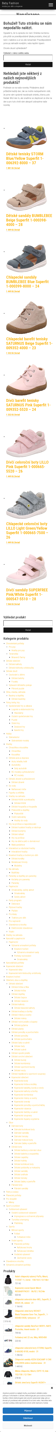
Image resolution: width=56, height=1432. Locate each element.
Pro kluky (13, 914)
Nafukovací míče (19, 789)
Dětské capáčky (21, 1157)
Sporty (12, 1226)
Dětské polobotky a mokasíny (27, 1167)
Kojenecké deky (15, 969)
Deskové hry (19, 726)
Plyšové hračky (15, 907)
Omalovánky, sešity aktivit (23, 890)
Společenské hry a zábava (20, 706)
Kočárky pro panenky (21, 879)
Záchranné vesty (24, 1258)
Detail (17, 168)
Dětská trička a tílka (20, 987)
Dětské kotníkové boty (24, 1164)
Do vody (12, 785)
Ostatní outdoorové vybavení (24, 1212)
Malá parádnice (18, 844)
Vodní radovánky (19, 817)
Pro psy (12, 647)
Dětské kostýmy (19, 831)
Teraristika (13, 654)
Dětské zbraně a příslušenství (22, 779)
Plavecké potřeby (13, 1195)
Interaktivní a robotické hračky (22, 848)
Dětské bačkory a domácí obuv (27, 1150)
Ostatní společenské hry (22, 716)
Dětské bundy (20, 1060)
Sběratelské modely (20, 740)
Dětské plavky (18, 1029)
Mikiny (11, 1202)
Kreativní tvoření (21, 949)
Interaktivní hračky (19, 851)
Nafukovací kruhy (24, 1247)
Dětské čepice (20, 997)
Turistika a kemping (20, 1219)
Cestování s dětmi (17, 674)
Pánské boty (17, 1185)
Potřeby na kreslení (22, 956)
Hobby (9, 733)
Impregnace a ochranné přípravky (29, 1216)
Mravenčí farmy (18, 657)
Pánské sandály (21, 1188)
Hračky (9, 744)
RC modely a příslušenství (23, 772)
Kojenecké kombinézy (23, 1094)
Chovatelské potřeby (15, 643)
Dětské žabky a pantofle (24, 1181)
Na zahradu (14, 869)
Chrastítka (16, 751)
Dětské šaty (19, 1046)
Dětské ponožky (21, 1035)
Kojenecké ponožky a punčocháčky (29, 1105)
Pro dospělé (11, 1199)
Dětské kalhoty (15, 664)
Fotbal (17, 1233)
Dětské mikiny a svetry (21, 1015)
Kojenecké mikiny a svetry (25, 1098)
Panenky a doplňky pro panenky (22, 876)
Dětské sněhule (21, 1174)
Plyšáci (15, 910)
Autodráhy (16, 765)
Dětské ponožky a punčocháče (25, 1032)
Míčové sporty (18, 1230)
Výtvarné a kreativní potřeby (24, 945)
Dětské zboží (11, 671)
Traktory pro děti (19, 917)
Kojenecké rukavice (22, 1108)
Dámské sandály (21, 1133)
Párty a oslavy (12, 1192)
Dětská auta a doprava (19, 758)
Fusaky (15, 681)
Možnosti (28, 1425)
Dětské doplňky (18, 994)
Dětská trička (20, 990)
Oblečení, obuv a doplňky (17, 980)
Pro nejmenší (14, 921)
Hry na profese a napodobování (22, 824)
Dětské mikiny (20, 1018)
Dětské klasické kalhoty (24, 1008)
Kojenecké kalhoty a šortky (26, 1091)
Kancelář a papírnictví (15, 938)
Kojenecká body (21, 1080)
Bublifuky (15, 872)
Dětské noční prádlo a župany (24, 1021)
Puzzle (14, 720)
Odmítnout (28, 1418)
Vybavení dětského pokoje (20, 685)
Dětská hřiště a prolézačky (23, 799)
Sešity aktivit (19, 897)
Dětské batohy (18, 678)
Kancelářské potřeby (15, 962)
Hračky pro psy (18, 650)
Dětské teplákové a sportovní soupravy (29, 1074)
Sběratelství (14, 737)
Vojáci (11, 931)
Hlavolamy (18, 713)
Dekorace (16, 903)
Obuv (11, 1122)
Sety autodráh (20, 768)
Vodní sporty (17, 1240)
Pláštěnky (18, 1223)
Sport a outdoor (13, 1206)
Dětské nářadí (18, 834)
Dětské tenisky (20, 1178)
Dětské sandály (21, 1171)
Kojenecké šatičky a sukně (26, 1112)
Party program (15, 900)
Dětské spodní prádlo (21, 1053)
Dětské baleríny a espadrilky (26, 1153)
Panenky (15, 883)
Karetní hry (19, 730)
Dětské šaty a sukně (20, 1042)
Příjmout (28, 1410)
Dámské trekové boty (23, 1140)
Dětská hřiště (20, 803)
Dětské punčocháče (23, 1039)
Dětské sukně (20, 1049)
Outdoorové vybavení (18, 1209)
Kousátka (16, 754)
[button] (52, 1388)
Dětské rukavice (21, 1001)
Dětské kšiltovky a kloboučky (21, 667)
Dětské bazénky (18, 699)
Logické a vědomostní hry (23, 709)
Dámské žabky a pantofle (25, 1143)
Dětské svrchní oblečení (22, 1056)
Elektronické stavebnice (22, 928)
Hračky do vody (21, 820)
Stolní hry (16, 723)
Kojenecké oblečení (14, 966)
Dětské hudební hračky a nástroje (26, 827)
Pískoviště (18, 813)
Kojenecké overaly (22, 1101)
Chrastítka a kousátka (18, 747)
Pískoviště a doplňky (20, 810)
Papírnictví (13, 886)
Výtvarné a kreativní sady (28, 952)
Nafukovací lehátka (25, 1251)
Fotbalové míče (23, 1237)
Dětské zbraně (18, 782)
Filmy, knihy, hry (13, 702)
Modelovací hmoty (19, 862)
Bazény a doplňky (16, 695)
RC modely (19, 775)
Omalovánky (19, 893)
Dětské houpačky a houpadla (24, 806)
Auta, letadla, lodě (19, 761)
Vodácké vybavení (22, 1254)
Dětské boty (17, 1147)
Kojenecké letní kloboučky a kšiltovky (25, 973)
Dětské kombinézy (22, 1063)
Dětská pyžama (21, 1025)
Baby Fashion (10, 3)
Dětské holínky (20, 1160)
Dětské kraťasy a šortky (22, 1011)
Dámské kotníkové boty (24, 1129)
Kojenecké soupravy (23, 1115)
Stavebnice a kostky (18, 924)
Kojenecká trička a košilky (25, 1084)
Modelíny (18, 865)
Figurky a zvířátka (16, 792)
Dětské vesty (20, 1070)
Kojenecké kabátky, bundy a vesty (29, 1088)
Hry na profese (18, 838)
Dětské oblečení (13, 661)
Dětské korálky (18, 858)
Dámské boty (17, 1126)
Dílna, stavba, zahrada (15, 692)
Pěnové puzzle (18, 688)
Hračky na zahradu (17, 796)
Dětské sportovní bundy (24, 1067)
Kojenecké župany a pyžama (26, 1119)
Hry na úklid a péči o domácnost (26, 841)
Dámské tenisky (21, 1136)
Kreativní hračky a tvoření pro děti (23, 855)
